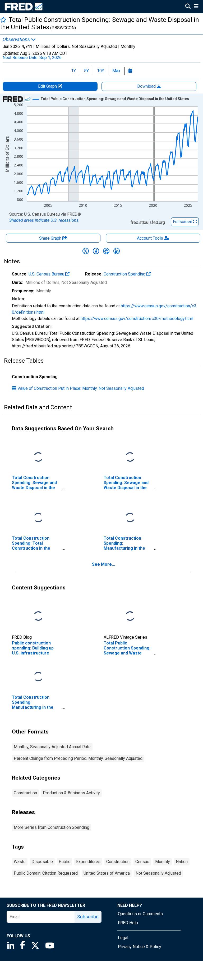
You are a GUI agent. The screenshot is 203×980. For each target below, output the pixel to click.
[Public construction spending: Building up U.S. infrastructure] (38, 616)
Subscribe (88, 916)
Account (150, 238)
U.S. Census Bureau (47, 274)
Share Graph (50, 238)
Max (116, 70)
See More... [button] (103, 564)
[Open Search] (188, 7)
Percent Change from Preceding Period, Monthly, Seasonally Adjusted (78, 758)
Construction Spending (125, 274)
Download (147, 86)
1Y (73, 70)
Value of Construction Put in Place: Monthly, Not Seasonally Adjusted (80, 388)
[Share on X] (85, 251)
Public (64, 861)
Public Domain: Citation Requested (46, 873)
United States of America (107, 873)
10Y (100, 70)
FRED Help (128, 922)
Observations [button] (17, 39)
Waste (20, 861)
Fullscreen (183, 221)
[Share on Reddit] (106, 251)
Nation (182, 861)
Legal (123, 937)
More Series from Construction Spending (51, 827)
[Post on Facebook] (96, 251)
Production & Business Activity (71, 792)
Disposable (42, 861)
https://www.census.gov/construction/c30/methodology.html (137, 318)
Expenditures (88, 861)
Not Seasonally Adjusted (158, 873)
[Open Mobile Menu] (196, 7)
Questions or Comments (140, 913)
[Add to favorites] (3, 20)
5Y (86, 70)
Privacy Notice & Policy (139, 946)
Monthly (162, 861)
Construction (25, 792)
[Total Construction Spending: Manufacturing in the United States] (130, 517)
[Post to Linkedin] (116, 251)
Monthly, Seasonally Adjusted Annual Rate (52, 746)
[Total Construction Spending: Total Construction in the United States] (38, 517)
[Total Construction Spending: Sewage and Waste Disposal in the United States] (38, 457)
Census (142, 861)
